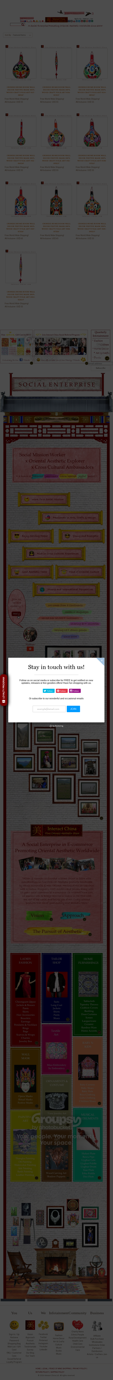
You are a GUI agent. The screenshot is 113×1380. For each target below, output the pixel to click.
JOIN (73, 709)
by (57, 726)
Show (3, 690)
